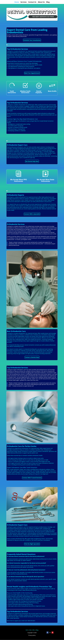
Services (23, 2)
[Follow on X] (50, 633)
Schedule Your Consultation (32, 40)
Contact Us (32, 2)
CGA (30, 630)
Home (16, 2)
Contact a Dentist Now (32, 357)
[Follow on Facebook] (47, 633)
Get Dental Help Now (32, 161)
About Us (41, 2)
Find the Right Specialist (32, 544)
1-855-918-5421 (31, 620)
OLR (27, 630)
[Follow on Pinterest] (53, 633)
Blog (48, 2)
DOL (33, 630)
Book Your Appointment (32, 73)
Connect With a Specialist (32, 214)
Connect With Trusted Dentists (32, 478)
